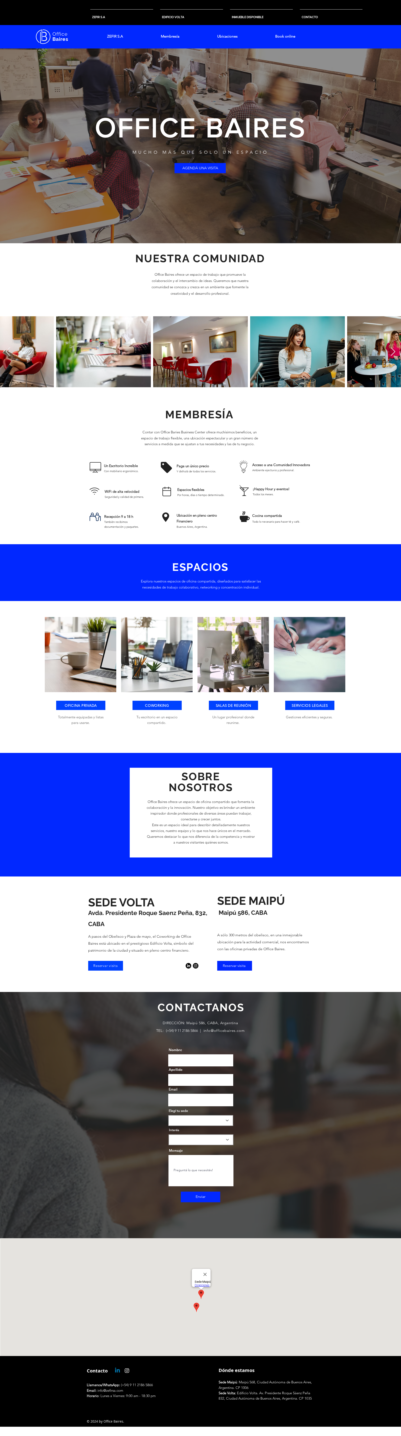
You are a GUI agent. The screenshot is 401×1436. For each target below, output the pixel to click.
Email (173, 1089)
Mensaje (176, 1150)
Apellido (175, 1069)
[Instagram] (195, 966)
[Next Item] (393, 351)
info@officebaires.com (224, 1030)
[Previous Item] (8, 351)
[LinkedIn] (188, 966)
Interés (174, 1130)
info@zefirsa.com (105, 1390)
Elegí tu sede (178, 1110)
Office (60, 34)
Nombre (175, 1050)
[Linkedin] (117, 1371)
